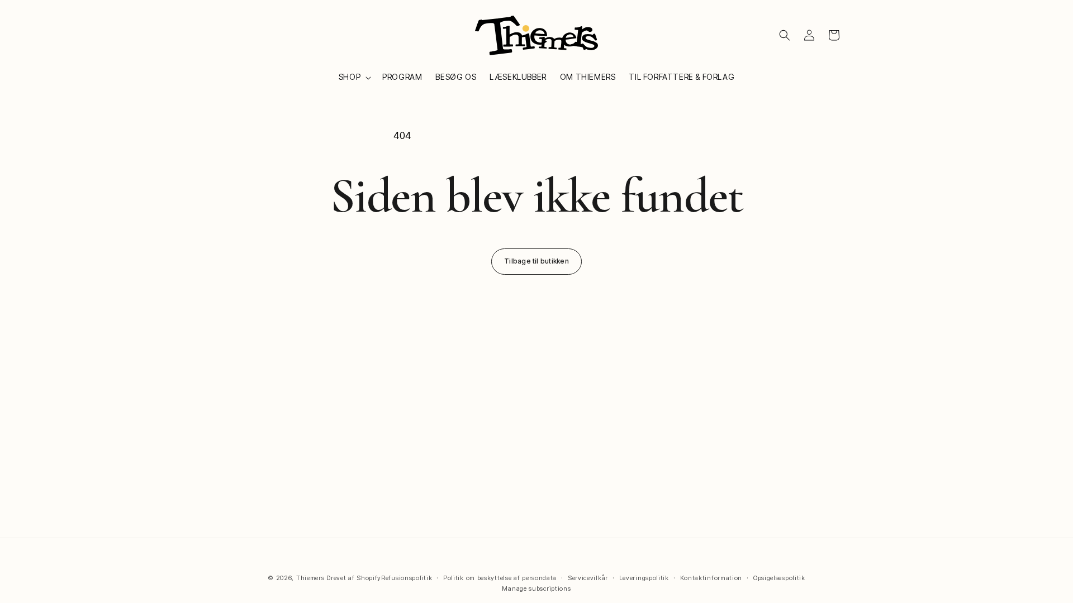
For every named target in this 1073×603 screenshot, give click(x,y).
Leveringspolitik (644, 578)
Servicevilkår (588, 578)
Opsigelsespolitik (779, 578)
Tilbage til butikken (536, 261)
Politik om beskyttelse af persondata (500, 578)
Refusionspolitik (406, 578)
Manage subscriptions (536, 588)
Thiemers (310, 578)
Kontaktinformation (711, 578)
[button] (354, 77)
